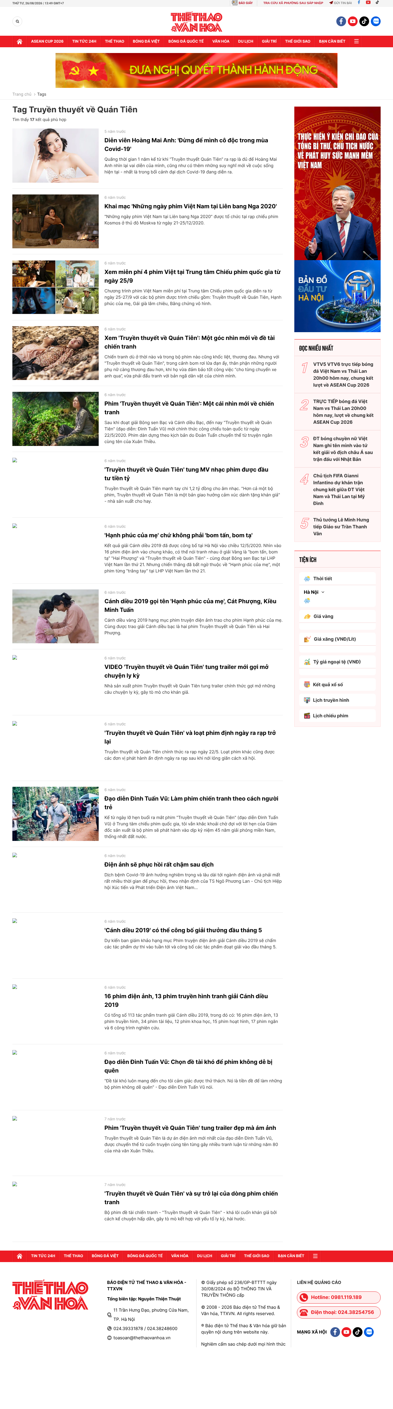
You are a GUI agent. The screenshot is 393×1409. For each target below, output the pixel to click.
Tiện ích (307, 559)
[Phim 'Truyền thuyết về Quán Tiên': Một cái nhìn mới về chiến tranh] (55, 419)
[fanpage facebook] (341, 21)
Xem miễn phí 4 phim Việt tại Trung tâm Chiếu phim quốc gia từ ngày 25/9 (192, 276)
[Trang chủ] (19, 41)
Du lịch (245, 41)
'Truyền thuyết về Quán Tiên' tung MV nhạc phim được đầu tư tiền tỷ (186, 474)
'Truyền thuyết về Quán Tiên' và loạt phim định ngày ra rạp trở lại (190, 737)
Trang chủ (21, 94)
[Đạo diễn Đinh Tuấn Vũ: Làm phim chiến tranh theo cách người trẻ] (55, 814)
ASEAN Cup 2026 (47, 41)
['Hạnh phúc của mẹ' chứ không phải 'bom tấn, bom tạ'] (55, 550)
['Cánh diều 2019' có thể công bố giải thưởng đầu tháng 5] (55, 945)
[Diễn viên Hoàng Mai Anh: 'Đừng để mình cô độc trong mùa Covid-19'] (55, 155)
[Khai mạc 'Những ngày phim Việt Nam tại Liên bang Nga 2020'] (55, 221)
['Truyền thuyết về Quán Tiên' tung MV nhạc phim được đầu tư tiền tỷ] (55, 485)
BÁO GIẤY (246, 3)
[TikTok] (379, 3)
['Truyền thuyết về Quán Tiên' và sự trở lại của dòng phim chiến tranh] (55, 1209)
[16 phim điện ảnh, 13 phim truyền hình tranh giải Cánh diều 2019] (55, 1011)
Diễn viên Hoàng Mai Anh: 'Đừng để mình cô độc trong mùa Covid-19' (186, 144)
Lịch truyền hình (331, 700)
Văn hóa (221, 41)
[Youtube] (368, 3)
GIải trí (269, 41)
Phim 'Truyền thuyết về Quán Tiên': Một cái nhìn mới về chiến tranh (189, 408)
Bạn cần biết (332, 41)
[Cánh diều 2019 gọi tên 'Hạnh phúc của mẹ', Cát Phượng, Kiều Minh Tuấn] (55, 616)
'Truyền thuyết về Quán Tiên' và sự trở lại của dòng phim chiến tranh (191, 1198)
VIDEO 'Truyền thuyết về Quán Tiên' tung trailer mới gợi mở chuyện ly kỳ (186, 671)
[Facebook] (359, 3)
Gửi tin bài (343, 3)
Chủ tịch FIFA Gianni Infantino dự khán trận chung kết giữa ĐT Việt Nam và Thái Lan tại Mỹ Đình (339, 489)
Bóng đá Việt (146, 41)
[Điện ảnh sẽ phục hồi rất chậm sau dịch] (55, 880)
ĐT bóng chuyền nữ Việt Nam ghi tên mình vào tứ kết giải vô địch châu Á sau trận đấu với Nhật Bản (343, 449)
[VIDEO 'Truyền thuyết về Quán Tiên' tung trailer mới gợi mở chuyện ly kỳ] (55, 682)
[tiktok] (364, 21)
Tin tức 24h (84, 41)
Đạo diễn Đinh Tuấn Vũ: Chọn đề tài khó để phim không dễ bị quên (188, 1066)
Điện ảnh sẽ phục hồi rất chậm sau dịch (159, 864)
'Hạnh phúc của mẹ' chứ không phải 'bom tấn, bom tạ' (178, 535)
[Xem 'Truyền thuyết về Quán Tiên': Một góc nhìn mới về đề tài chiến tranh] (55, 353)
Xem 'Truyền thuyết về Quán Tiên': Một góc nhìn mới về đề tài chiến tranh (189, 342)
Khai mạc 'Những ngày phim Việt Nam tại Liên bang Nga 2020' (190, 206)
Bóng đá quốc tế (186, 41)
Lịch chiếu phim (330, 715)
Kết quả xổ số (328, 684)
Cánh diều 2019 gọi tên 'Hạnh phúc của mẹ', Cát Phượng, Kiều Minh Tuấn (190, 605)
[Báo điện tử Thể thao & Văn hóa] (196, 21)
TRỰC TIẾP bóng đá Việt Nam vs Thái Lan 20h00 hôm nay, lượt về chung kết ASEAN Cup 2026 (343, 411)
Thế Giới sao (297, 41)
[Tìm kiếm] (17, 21)
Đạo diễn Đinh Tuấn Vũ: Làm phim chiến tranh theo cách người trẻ (191, 803)
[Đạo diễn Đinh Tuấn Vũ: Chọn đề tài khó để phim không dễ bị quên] (55, 1077)
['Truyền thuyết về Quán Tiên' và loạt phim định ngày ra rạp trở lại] (55, 748)
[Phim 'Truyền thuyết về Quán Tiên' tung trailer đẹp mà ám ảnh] (55, 1143)
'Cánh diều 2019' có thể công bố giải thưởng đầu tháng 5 (183, 930)
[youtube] (353, 21)
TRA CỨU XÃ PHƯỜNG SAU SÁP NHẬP (293, 3)
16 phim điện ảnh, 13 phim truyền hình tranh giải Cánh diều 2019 (186, 1000)
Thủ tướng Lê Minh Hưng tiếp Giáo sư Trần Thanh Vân (341, 526)
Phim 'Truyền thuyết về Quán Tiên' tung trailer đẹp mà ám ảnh (190, 1127)
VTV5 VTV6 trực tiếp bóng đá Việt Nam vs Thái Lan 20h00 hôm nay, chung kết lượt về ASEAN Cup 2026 (343, 374)
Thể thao (114, 41)
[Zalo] (376, 21)
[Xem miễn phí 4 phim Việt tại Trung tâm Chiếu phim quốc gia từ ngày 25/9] (55, 287)
